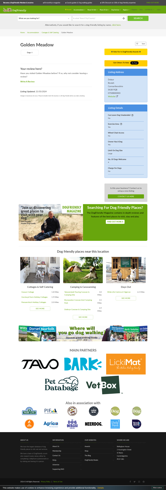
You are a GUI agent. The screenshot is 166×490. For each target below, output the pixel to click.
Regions (125, 10)
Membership (57, 451)
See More (40, 309)
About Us (56, 446)
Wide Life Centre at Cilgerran (119, 292)
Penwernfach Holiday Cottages (33, 302)
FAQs (54, 460)
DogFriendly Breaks (91, 460)
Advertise (56, 465)
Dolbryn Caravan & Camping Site (77, 309)
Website (112, 97)
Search (138, 18)
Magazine (134, 9)
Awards (69, 9)
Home (22, 32)
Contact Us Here (126, 196)
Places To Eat (104, 10)
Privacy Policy (45, 482)
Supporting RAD (58, 469)
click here (116, 25)
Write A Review (27, 82)
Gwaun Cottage (27, 292)
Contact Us (56, 455)
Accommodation (79, 10)
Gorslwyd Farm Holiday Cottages (34, 297)
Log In (159, 9)
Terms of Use (57, 482)
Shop (141, 9)
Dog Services (115, 10)
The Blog (88, 455)
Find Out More (152, 3)
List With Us (148, 9)
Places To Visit (92, 10)
